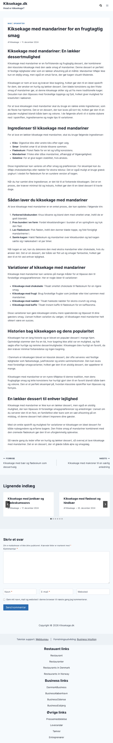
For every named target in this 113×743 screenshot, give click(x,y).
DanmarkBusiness (56, 687)
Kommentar (10, 548)
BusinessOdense (56, 699)
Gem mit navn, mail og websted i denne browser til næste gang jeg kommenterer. (46, 599)
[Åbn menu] (107, 5)
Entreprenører (56, 737)
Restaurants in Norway (56, 674)
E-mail (45, 591)
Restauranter (56, 661)
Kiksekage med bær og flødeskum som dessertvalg (25, 462)
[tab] (51, 519)
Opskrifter (19, 23)
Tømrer (56, 731)
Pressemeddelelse (56, 719)
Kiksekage (14, 42)
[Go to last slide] (8, 504)
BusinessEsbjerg (56, 705)
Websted (83, 591)
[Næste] (105, 504)
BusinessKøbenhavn (56, 693)
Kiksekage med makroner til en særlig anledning (89, 462)
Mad (10, 23)
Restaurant (56, 655)
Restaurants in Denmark (56, 667)
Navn (8, 591)
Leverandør (56, 725)
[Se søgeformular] (100, 5)
